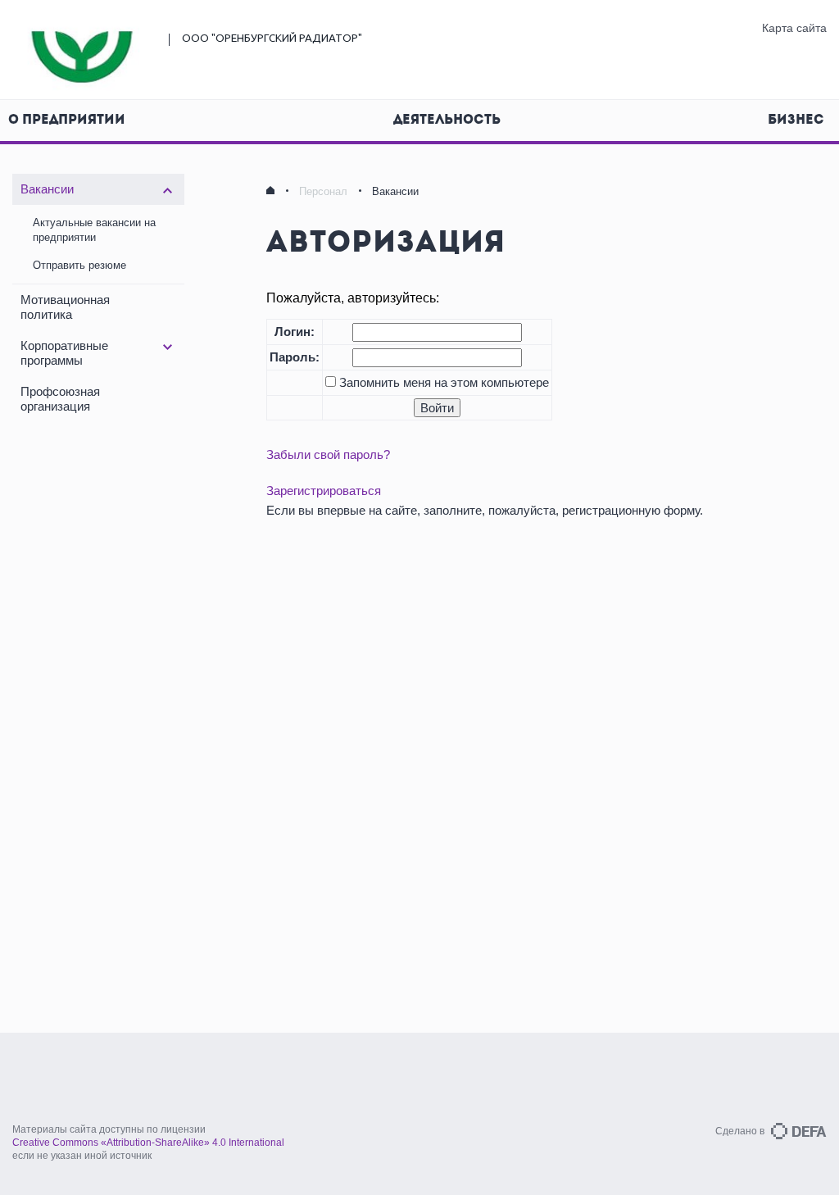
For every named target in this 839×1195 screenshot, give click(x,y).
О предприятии (66, 120)
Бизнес (796, 120)
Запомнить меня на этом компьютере (442, 382)
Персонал (323, 191)
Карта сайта (794, 27)
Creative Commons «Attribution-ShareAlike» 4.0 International (148, 1142)
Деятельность (447, 120)
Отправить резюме (79, 265)
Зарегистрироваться (323, 491)
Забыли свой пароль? (328, 454)
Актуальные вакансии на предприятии (94, 229)
